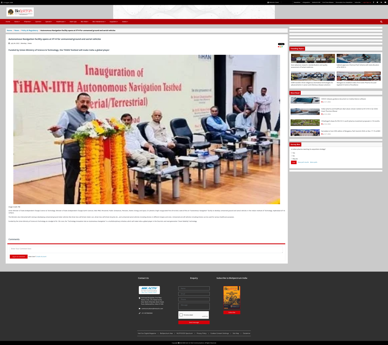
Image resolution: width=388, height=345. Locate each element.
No (293, 156)
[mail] (278, 47)
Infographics (306, 2)
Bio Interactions (98, 22)
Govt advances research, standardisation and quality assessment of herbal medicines (309, 66)
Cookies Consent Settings (219, 333)
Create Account (41, 256)
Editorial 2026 (287, 2)
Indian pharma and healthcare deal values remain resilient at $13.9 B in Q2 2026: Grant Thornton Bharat (349, 110)
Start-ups (73, 22)
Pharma (27, 22)
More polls (313, 162)
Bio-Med (84, 22)
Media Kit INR (316, 2)
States (124, 22)
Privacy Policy (202, 333)
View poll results (303, 162)
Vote (293, 162)
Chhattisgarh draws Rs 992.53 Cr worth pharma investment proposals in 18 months (350, 121)
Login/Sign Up (367, 2)
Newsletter (297, 2)
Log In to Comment (18, 257)
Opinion (38, 22)
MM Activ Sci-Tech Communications (193, 343)
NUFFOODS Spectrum (185, 333)
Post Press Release (328, 2)
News (16, 22)
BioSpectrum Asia (166, 333)
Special (48, 22)
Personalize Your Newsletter (344, 2)
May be (295, 159)
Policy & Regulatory (29, 30)
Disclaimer (246, 333)
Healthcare (60, 22)
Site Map (236, 333)
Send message (194, 322)
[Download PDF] (280, 47)
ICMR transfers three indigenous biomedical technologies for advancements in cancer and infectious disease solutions (312, 84)
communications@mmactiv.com (152, 309)
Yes (293, 153)
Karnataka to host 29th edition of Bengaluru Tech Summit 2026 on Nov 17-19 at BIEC (350, 131)
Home (8, 22)
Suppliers (113, 22)
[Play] (282, 47)
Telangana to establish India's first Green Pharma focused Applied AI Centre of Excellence (356, 84)
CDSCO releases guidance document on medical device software (343, 99)
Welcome (274, 2)
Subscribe (358, 2)
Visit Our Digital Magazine (147, 333)
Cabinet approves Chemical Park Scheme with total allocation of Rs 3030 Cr (358, 66)
